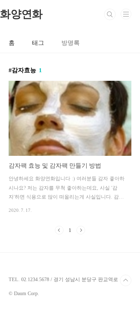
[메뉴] (126, 14)
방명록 (70, 42)
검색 (109, 14)
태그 (38, 42)
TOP (125, 280)
